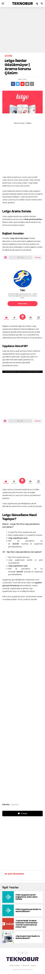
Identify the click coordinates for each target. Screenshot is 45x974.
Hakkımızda (25, 965)
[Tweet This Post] (18, 84)
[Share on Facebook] (13, 84)
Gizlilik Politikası (14, 965)
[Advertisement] (22, 30)
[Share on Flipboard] (22, 84)
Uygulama (15, 805)
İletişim (33, 965)
